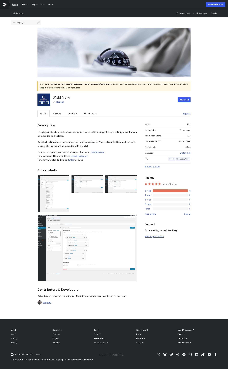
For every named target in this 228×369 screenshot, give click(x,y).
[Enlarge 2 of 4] (99, 178)
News (13, 334)
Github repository (79, 156)
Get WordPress (215, 4)
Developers (99, 338)
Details (43, 113)
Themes (56, 334)
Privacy (14, 342)
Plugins (56, 338)
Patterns (56, 342)
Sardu (38, 355)
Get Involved (142, 330)
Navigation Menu (182, 159)
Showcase (57, 330)
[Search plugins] (38, 22)
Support (187, 113)
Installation (72, 113)
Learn (96, 330)
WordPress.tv (101, 342)
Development (90, 113)
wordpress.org (97, 152)
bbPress (183, 338)
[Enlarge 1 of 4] (65, 178)
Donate (140, 338)
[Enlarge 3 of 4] (133, 178)
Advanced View (152, 166)
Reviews (57, 113)
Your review (150, 214)
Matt (181, 334)
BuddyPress (184, 342)
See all (187, 214)
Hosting (14, 338)
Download (184, 100)
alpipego (60, 102)
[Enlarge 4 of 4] (133, 218)
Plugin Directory (18, 13)
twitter (71, 160)
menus (171, 159)
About (13, 330)
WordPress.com (186, 330)
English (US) (185, 153)
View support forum (154, 236)
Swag (139, 342)
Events (139, 334)
